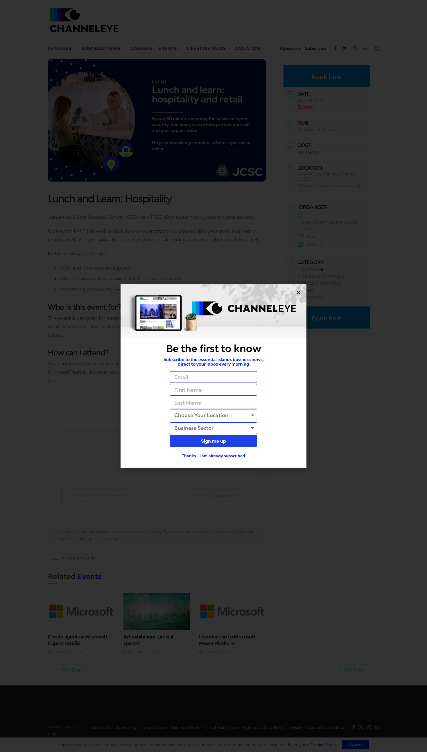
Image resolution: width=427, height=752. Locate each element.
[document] (213, 376)
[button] (298, 292)
